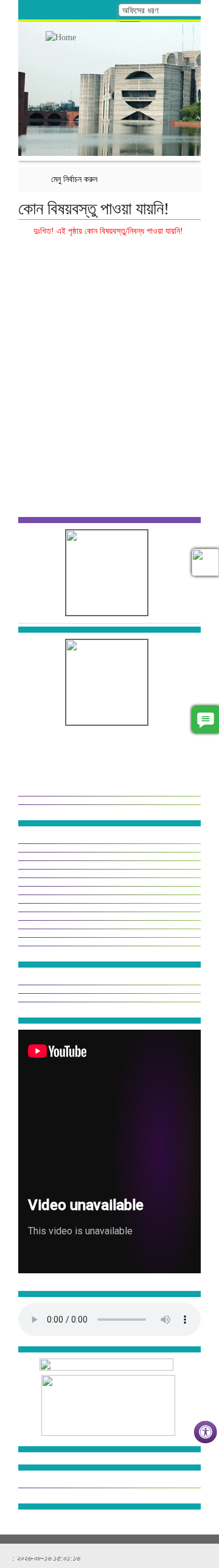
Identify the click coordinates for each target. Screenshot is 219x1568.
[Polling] (205, 562)
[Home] (67, 37)
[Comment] (205, 719)
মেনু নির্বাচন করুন (74, 179)
